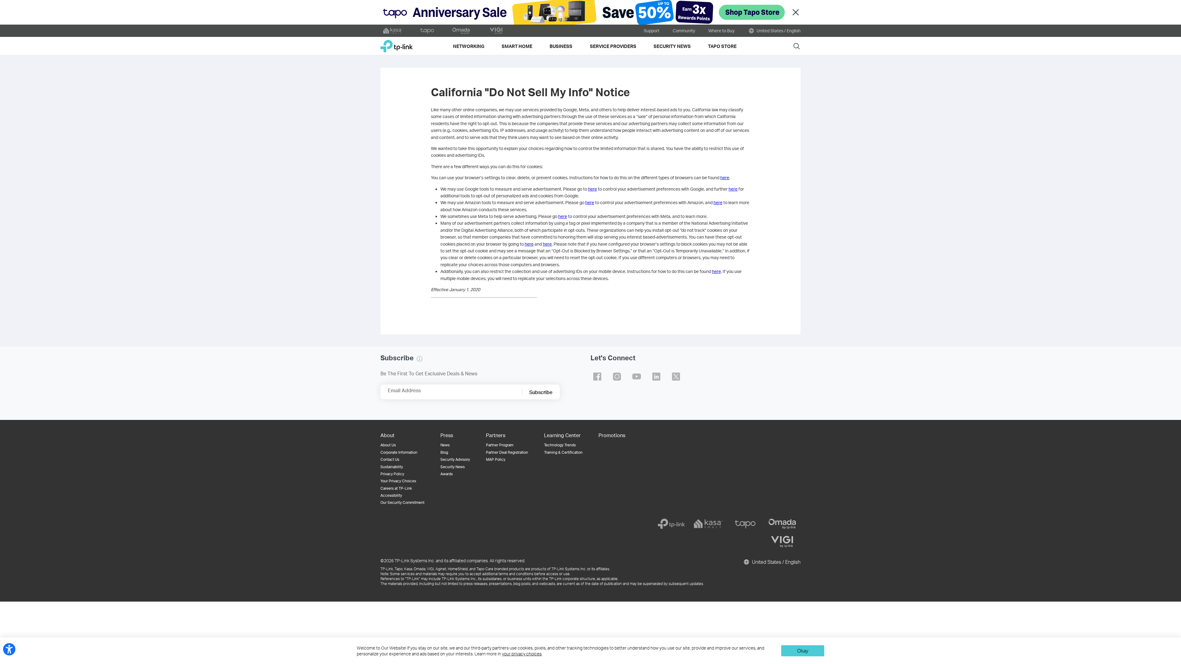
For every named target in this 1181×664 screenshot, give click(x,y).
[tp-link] (671, 523)
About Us (388, 445)
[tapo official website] (427, 31)
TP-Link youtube (636, 376)
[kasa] (708, 523)
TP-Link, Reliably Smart (396, 44)
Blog (444, 452)
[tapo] (745, 523)
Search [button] (797, 46)
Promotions (611, 435)
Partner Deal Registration (507, 452)
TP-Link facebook (597, 376)
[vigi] (782, 541)
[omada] (782, 523)
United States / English (778, 30)
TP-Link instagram (617, 376)
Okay (802, 650)
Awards (446, 474)
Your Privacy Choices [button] (398, 481)
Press (446, 435)
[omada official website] (461, 31)
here (724, 177)
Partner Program (499, 445)
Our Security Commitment (402, 502)
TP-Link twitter (676, 376)
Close (796, 12)
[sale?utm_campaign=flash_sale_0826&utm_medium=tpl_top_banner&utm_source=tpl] (590, 12)
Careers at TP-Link (396, 488)
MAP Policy (495, 459)
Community (684, 30)
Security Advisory (455, 459)
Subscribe (540, 392)
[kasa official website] (392, 31)
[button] (419, 358)
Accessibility (391, 495)
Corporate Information (398, 452)
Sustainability (391, 466)
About (387, 435)
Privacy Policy (392, 474)
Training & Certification (563, 452)
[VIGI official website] (496, 31)
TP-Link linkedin (656, 376)
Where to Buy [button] (721, 30)
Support (651, 30)
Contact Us (389, 459)
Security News (452, 466)
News (445, 445)
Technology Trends (560, 445)
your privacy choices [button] (522, 653)
